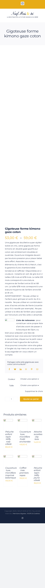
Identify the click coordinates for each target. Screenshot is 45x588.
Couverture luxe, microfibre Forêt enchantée (25, 436)
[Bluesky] (15, 369)
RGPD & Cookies (33, 513)
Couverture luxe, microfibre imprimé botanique (11, 473)
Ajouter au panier (31, 399)
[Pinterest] (32, 369)
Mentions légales (19, 513)
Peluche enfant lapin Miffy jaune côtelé (38, 474)
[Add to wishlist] (7, 55)
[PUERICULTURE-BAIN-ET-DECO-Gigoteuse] (22, 136)
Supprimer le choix (34, 391)
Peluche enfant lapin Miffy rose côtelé (9, 437)
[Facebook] (9, 369)
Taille (11, 386)
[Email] (37, 369)
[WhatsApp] (26, 369)
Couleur (11, 379)
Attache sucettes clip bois (38, 435)
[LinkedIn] (21, 369)
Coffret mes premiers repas (24, 472)
